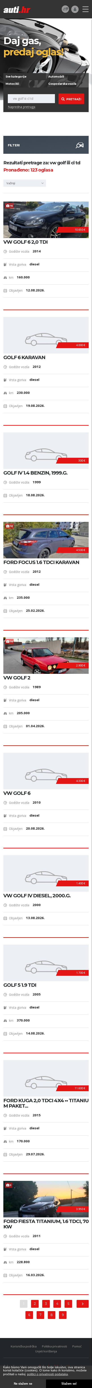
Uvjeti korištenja (46, 1351)
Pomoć (77, 1346)
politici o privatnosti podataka (47, 1374)
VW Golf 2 (16, 678)
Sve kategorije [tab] (16, 76)
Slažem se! (69, 1383)
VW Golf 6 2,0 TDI (25, 242)
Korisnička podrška (24, 1346)
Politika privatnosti (54, 1346)
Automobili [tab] (56, 76)
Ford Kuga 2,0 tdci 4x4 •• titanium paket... (46, 1103)
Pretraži (73, 99)
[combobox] (24, 183)
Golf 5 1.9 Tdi (19, 985)
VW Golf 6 (16, 793)
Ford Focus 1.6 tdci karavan (41, 562)
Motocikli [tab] (12, 83)
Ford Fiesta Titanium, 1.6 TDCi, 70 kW (46, 1224)
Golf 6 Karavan (24, 357)
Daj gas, (33, 46)
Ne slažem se (23, 1383)
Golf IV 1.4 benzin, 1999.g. (35, 473)
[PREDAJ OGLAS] (65, 9)
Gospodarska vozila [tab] (62, 83)
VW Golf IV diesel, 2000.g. (37, 895)
